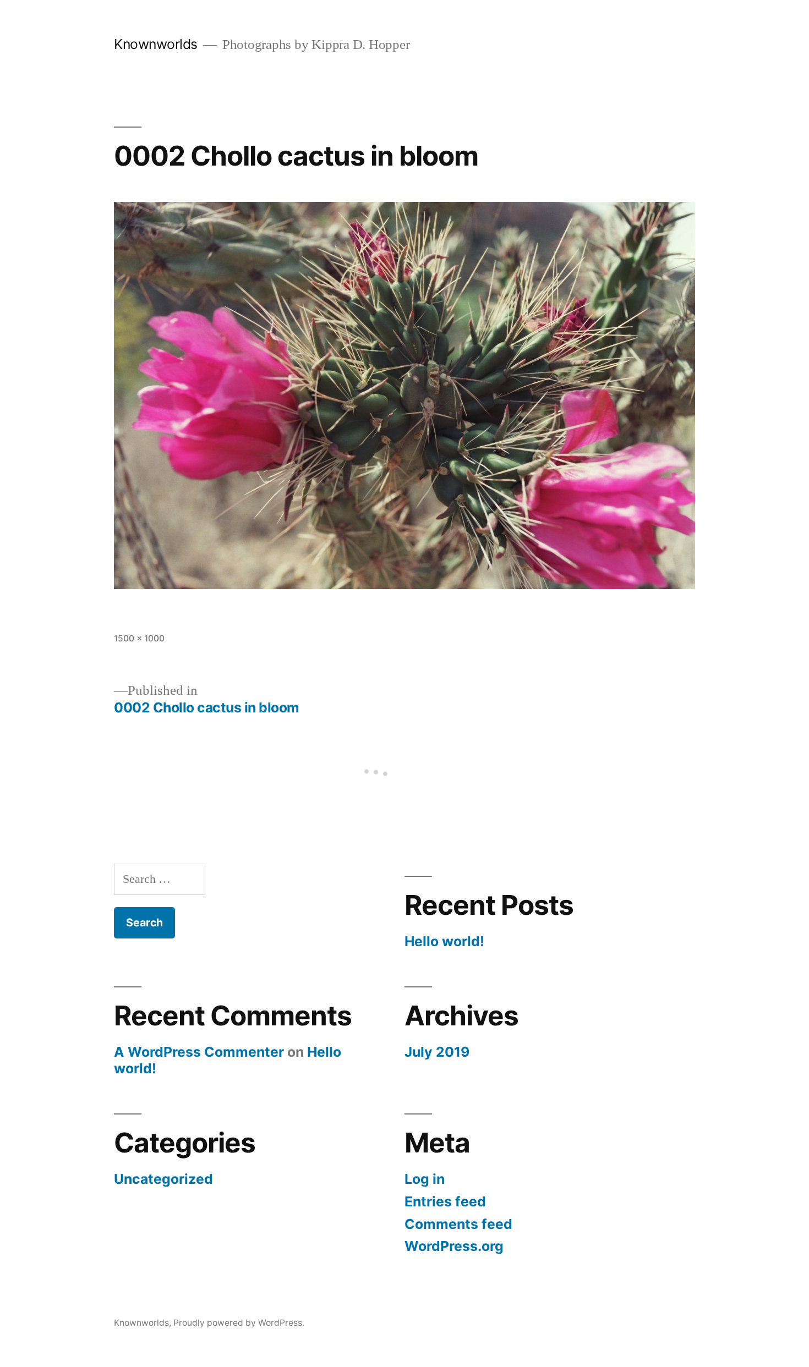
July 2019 (436, 1052)
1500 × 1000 (139, 638)
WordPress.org (454, 1246)
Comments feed (458, 1224)
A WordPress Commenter (199, 1052)
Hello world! (444, 941)
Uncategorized (163, 1179)
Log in (424, 1179)
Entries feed (445, 1201)
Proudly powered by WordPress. (238, 1322)
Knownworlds (156, 44)
